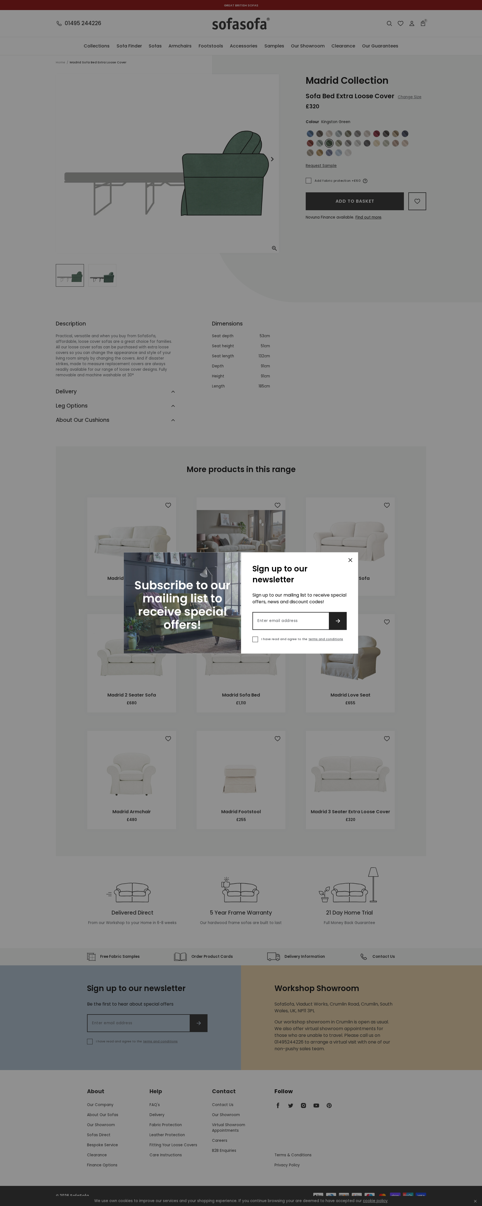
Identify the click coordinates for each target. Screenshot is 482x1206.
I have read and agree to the (302, 639)
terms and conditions (326, 639)
